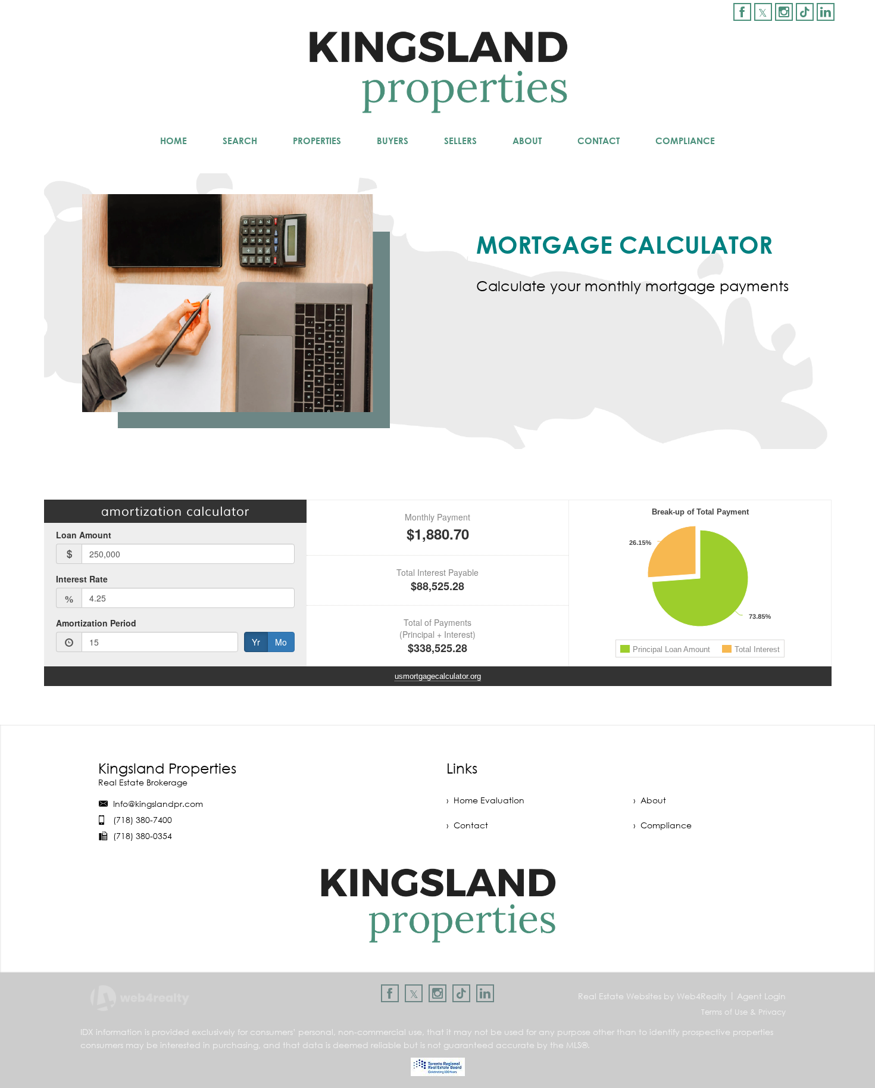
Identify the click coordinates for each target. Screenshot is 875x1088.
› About (649, 800)
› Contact (467, 825)
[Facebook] (742, 12)
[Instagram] (784, 12)
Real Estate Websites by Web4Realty (652, 996)
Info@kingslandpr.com (158, 804)
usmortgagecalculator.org (438, 676)
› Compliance (662, 825)
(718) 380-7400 (142, 820)
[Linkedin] (826, 12)
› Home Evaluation (485, 800)
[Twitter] (763, 12)
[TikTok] (805, 12)
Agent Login (761, 996)
